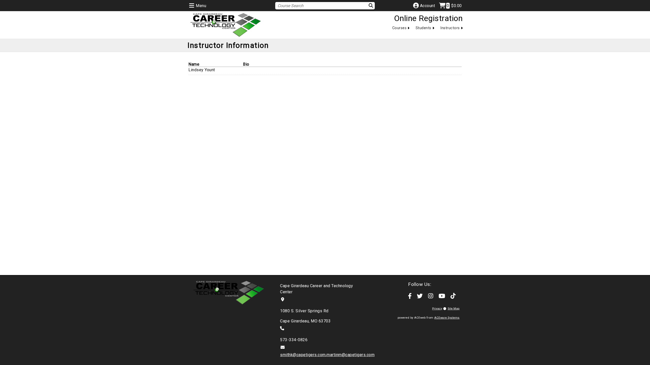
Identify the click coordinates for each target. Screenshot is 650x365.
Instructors (450, 28)
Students (423, 28)
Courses (399, 28)
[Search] (367, 5)
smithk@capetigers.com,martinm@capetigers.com (327, 354)
